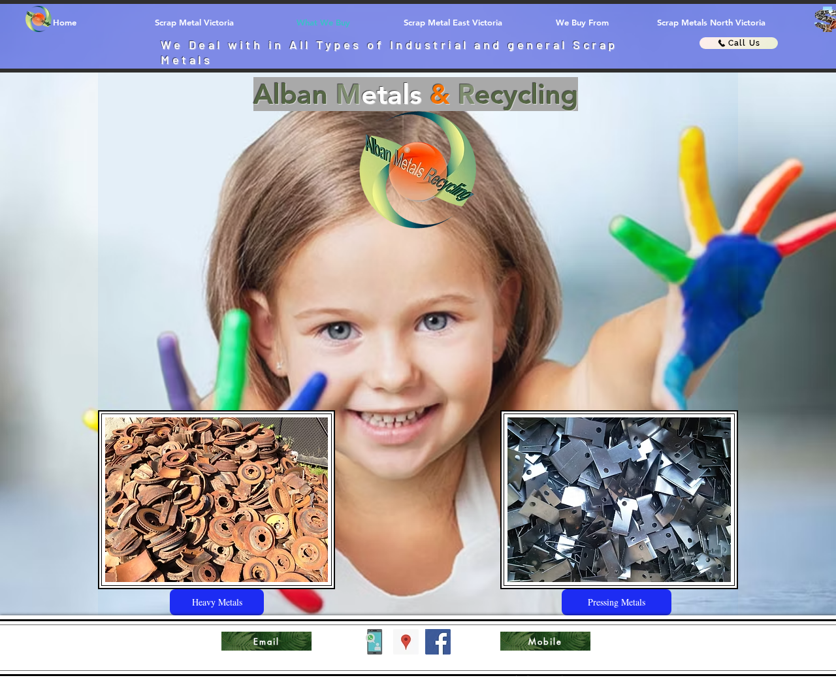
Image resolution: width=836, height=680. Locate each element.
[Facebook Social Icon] (438, 642)
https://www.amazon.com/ (539, 677)
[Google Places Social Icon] (406, 642)
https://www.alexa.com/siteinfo (806, 641)
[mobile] (374, 642)
